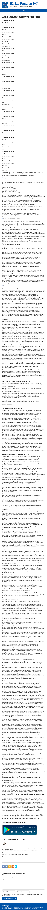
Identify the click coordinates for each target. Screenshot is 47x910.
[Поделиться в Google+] (13, 866)
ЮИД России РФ (24, 3)
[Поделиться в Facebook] (3, 866)
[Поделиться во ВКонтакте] (6, 866)
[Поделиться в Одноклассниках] (9, 866)
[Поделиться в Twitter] (16, 866)
